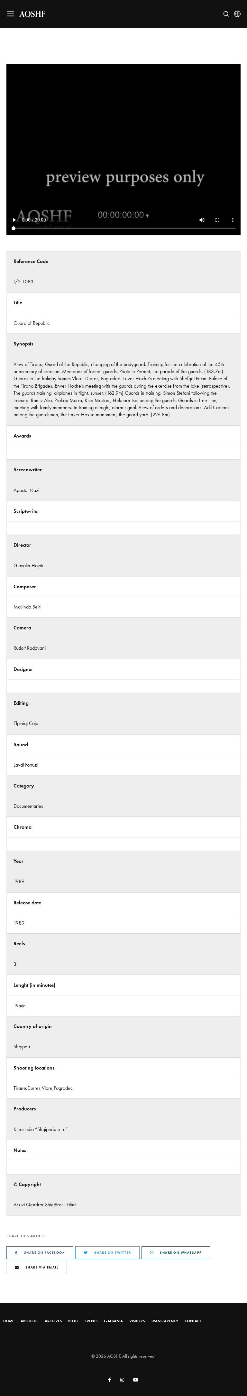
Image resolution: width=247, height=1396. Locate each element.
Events (91, 1321)
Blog (73, 1321)
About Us (29, 1321)
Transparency (164, 1321)
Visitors (137, 1321)
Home (8, 1321)
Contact (193, 1321)
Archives (53, 1321)
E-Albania (113, 1321)
